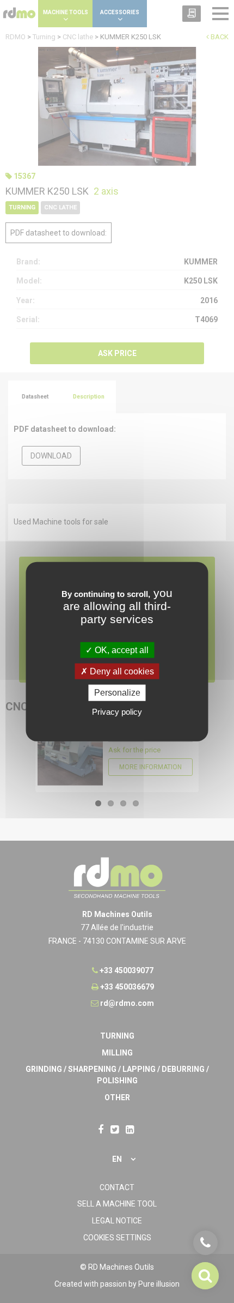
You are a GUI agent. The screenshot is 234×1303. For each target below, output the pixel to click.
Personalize (117, 692)
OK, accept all (121, 650)
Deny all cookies (121, 671)
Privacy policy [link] (117, 711)
